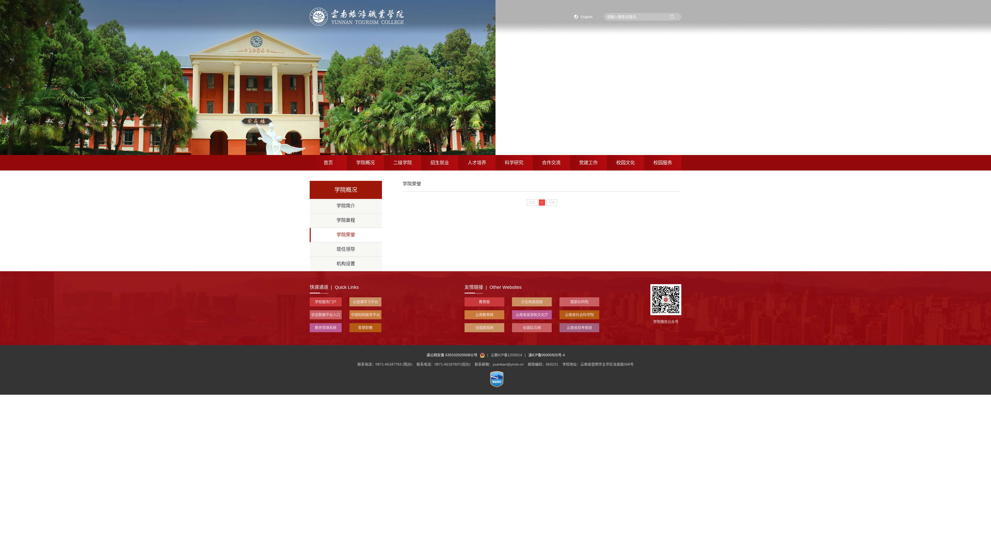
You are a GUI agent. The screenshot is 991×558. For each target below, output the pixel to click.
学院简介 (346, 205)
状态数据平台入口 (325, 315)
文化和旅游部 (532, 302)
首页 (328, 162)
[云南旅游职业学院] (357, 16)
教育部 (484, 302)
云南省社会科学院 (579, 315)
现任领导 (346, 249)
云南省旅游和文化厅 (532, 315)
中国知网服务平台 (365, 315)
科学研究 (514, 162)
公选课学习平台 (365, 302)
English (587, 17)
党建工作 (588, 162)
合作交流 (551, 162)
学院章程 (346, 220)
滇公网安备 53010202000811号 (451, 355)
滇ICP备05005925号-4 (546, 355)
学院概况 (365, 162)
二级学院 (402, 162)
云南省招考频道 (579, 328)
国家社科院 (579, 302)
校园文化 (625, 162)
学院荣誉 (346, 234)
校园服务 (662, 162)
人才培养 (477, 162)
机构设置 (346, 263)
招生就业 (439, 162)
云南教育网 (484, 315)
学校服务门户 (326, 302)
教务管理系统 (326, 328)
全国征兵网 (532, 328)
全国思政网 (484, 328)
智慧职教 (365, 328)
